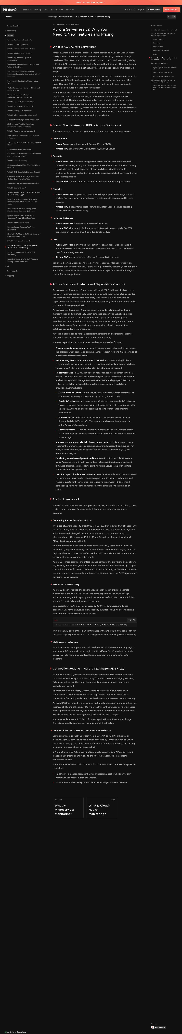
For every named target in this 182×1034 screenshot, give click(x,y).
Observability (12, 271)
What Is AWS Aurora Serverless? (74, 47)
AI (8, 266)
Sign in (141, 9)
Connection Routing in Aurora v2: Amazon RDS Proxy (88, 668)
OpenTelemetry (13, 26)
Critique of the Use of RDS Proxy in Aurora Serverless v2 (82, 730)
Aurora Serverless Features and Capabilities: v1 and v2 (89, 284)
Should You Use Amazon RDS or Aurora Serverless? (87, 125)
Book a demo (154, 9)
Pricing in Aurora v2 (66, 499)
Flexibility (57, 189)
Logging (10, 276)
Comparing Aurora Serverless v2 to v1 (72, 520)
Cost (55, 239)
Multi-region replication (65, 642)
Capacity (57, 156)
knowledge (52, 17)
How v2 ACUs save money (66, 584)
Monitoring (11, 31)
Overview (8, 17)
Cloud (10, 35)
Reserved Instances (63, 218)
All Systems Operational (16, 1032)
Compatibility (60, 138)
